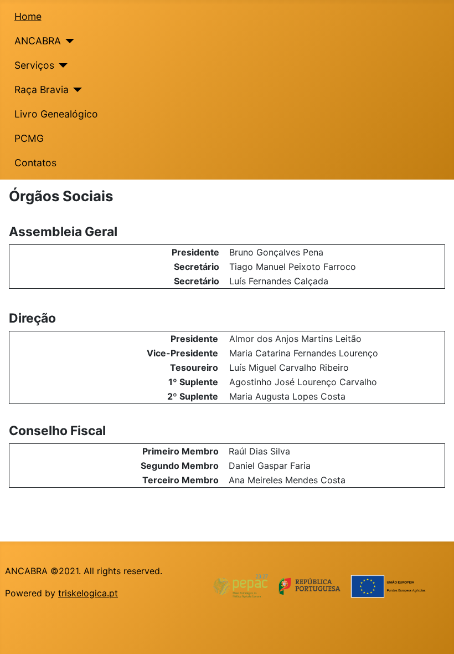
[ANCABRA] (68, 41)
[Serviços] (61, 65)
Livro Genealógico (56, 114)
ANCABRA (37, 41)
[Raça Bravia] (75, 90)
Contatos (35, 162)
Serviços (34, 65)
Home (28, 16)
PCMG (29, 138)
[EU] (326, 585)
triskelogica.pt (88, 593)
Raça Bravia (41, 89)
